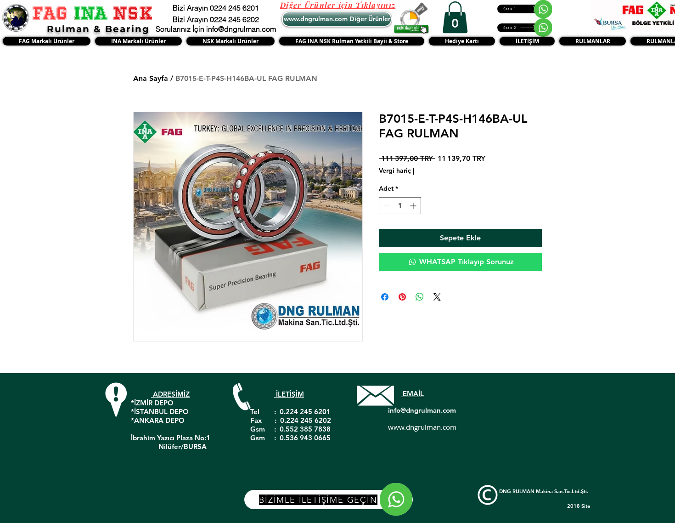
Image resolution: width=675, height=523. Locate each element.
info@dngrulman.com (422, 410)
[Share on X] (437, 296)
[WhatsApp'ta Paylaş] (419, 296)
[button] (455, 17)
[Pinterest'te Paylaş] (402, 296)
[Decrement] (386, 206)
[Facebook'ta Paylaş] (384, 296)
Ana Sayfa (150, 78)
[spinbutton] (400, 206)
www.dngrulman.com (422, 427)
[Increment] (414, 206)
